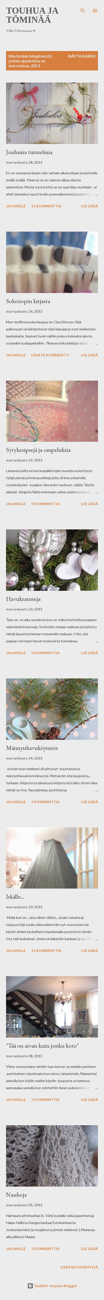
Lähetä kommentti (50, 355)
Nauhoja (16, 1194)
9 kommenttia (45, 504)
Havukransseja (23, 599)
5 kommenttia (45, 653)
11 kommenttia (46, 206)
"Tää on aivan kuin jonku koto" (42, 1045)
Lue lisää (89, 206)
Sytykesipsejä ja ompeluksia (38, 450)
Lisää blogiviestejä (79, 1267)
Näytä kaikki (81, 56)
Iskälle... (15, 896)
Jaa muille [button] (16, 206)
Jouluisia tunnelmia (29, 152)
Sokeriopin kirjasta (28, 301)
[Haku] (83, 9)
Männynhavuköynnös (32, 748)
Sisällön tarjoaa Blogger (55, 1285)
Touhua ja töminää (32, 15)
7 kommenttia (45, 1099)
